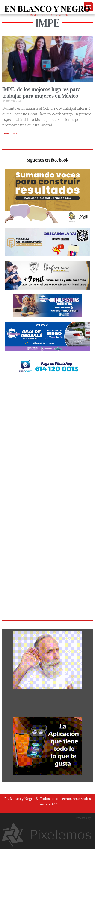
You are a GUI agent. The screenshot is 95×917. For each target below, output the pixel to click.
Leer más (9, 133)
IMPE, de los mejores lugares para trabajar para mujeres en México (41, 92)
